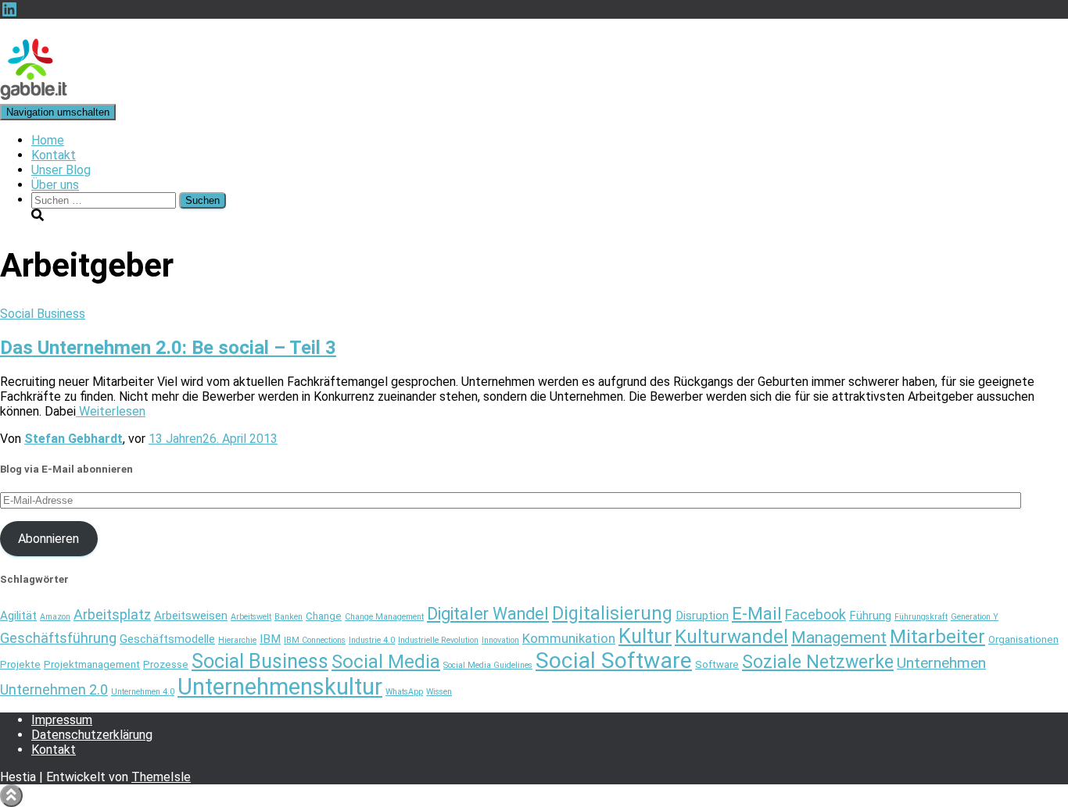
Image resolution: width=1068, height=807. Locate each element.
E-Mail (757, 613)
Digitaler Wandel (488, 613)
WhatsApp (404, 692)
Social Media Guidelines (487, 665)
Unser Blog (61, 169)
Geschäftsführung (58, 638)
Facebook (815, 614)
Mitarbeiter (937, 637)
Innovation (500, 640)
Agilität (18, 616)
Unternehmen (941, 663)
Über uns (55, 184)
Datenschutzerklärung (91, 734)
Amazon (55, 617)
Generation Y (974, 617)
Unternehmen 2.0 (54, 689)
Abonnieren (48, 538)
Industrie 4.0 (372, 640)
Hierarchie (237, 640)
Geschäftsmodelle (167, 639)
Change (324, 616)
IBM (270, 639)
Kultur (645, 636)
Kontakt (53, 155)
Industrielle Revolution (438, 640)
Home (47, 140)
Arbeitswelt (251, 617)
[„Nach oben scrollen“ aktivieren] (11, 795)
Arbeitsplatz (112, 614)
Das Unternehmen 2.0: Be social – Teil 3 (168, 348)
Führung (870, 616)
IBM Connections (315, 640)
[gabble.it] (34, 96)
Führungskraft (921, 617)
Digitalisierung (612, 613)
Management (839, 637)
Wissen (439, 692)
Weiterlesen (110, 411)
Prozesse (165, 664)
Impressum (61, 719)
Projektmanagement (92, 664)
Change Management (384, 617)
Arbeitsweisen (191, 616)
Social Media (386, 662)
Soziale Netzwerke (818, 662)
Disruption (702, 616)
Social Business (42, 313)
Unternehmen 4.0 (142, 692)
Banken (288, 617)
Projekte (20, 664)
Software (717, 664)
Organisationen (1023, 639)
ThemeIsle (161, 777)
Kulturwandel (731, 637)
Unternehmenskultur (279, 686)
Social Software (614, 660)
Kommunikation (568, 638)
